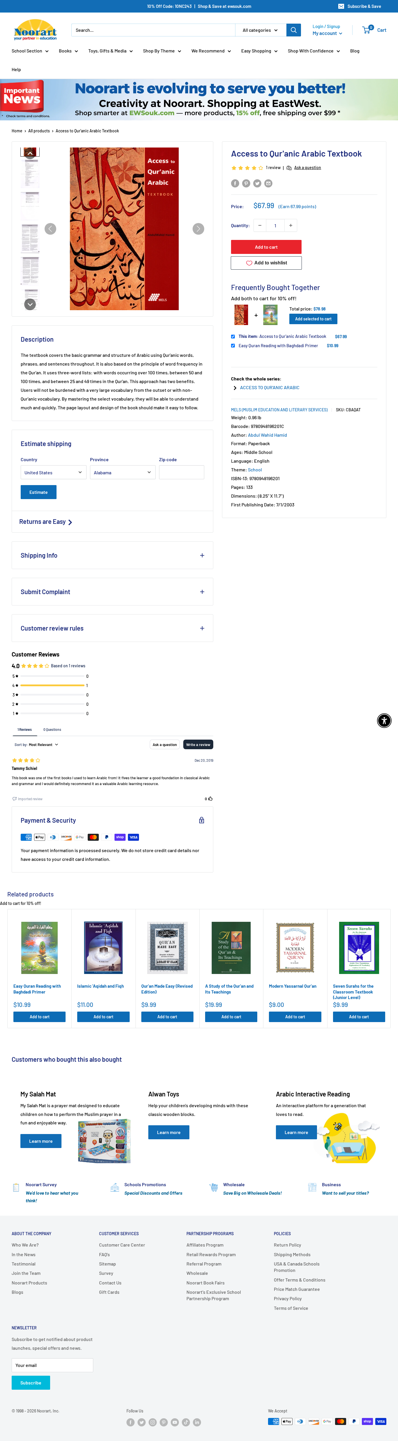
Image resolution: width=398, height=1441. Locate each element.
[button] (30, 153)
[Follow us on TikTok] (186, 1422)
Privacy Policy (288, 1298)
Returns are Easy (43, 521)
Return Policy (287, 1244)
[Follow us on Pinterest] (164, 1422)
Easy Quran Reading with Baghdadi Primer (278, 345)
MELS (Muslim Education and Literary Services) (279, 409)
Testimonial (24, 1263)
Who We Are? (25, 1244)
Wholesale (197, 1273)
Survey (106, 1273)
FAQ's (104, 1254)
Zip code (168, 459)
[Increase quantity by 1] (291, 225)
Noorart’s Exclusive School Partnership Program (213, 1295)
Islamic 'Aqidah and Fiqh (100, 986)
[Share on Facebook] (235, 182)
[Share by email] (268, 182)
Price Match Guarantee (297, 1289)
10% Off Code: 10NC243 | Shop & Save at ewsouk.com (199, 6)
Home (17, 130)
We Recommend (208, 50)
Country (29, 459)
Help (16, 69)
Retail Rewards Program (211, 1254)
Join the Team (26, 1273)
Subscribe (30, 1382)
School (255, 469)
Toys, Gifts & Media (107, 50)
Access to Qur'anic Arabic (270, 387)
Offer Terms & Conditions (299, 1279)
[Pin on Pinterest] (246, 182)
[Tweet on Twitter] (257, 182)
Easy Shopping (256, 50)
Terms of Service (291, 1308)
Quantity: (240, 225)
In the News (24, 1254)
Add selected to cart (313, 318)
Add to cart (266, 247)
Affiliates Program (204, 1244)
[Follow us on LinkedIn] (197, 1422)
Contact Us (110, 1282)
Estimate (38, 492)
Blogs (17, 1292)
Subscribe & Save (364, 6)
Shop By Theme (159, 50)
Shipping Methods (292, 1254)
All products (39, 130)
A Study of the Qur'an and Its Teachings (229, 988)
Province (99, 459)
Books (65, 50)
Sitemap (107, 1263)
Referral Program (203, 1263)
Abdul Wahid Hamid (267, 435)
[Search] (293, 30)
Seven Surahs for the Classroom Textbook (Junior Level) (353, 991)
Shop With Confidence (311, 50)
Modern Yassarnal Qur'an (292, 986)
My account (325, 33)
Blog (355, 50)
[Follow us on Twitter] (142, 1422)
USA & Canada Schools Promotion (297, 1267)
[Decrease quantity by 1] (260, 225)
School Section (27, 50)
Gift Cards (109, 1292)
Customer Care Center (122, 1244)
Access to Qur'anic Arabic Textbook (282, 336)
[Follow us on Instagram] (153, 1422)
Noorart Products (29, 1282)
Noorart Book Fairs (205, 1282)
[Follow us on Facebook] (130, 1422)
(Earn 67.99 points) (297, 206)
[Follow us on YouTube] (175, 1422)
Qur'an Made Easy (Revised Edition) (167, 988)
